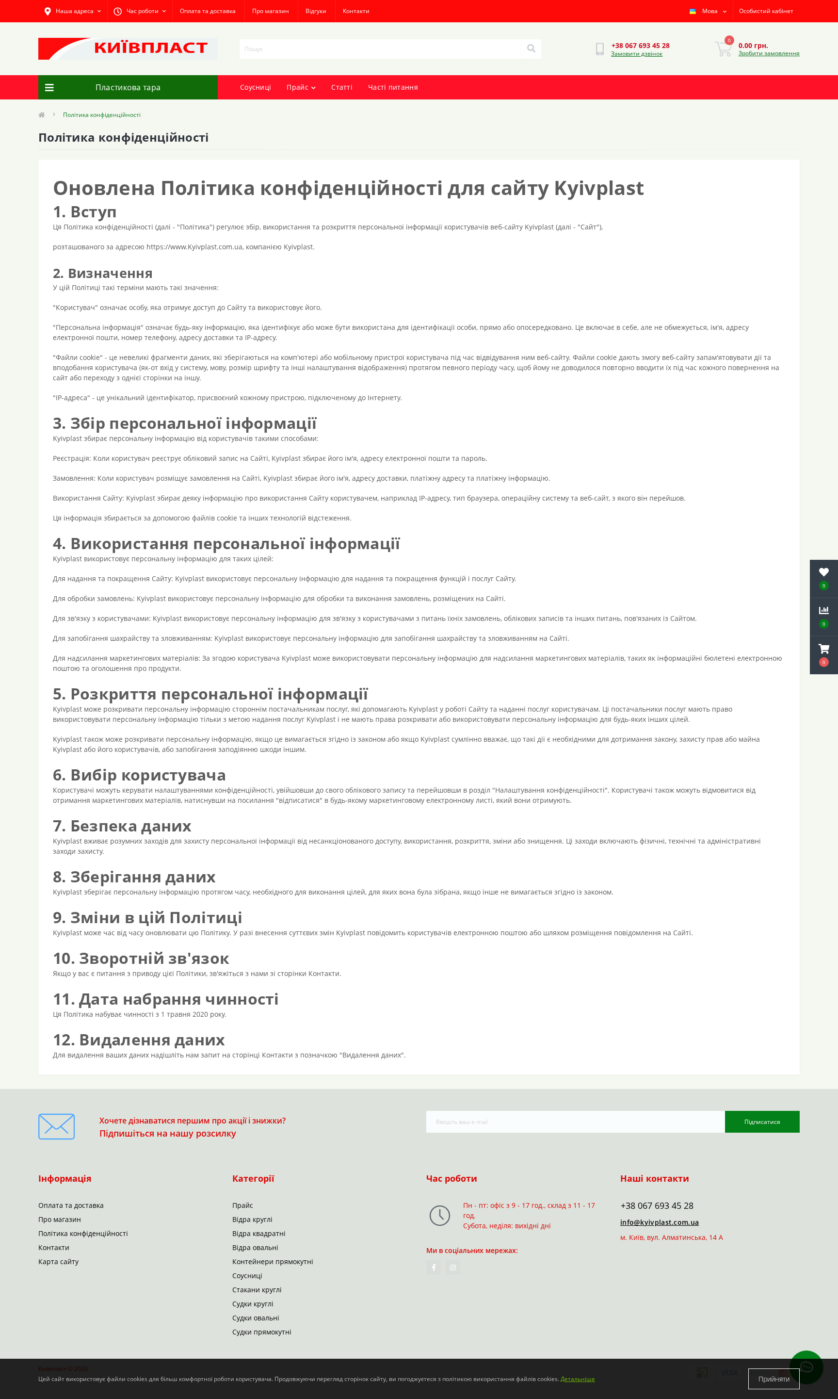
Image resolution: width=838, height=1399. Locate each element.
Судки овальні (255, 1317)
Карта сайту (58, 1261)
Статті (342, 87)
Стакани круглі (257, 1289)
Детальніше (578, 1379)
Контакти (356, 11)
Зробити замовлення (769, 53)
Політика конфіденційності (83, 1233)
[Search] (531, 49)
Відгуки (316, 11)
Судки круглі (253, 1303)
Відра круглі (252, 1219)
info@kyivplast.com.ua (659, 1222)
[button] (824, 655)
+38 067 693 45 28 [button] (657, 1205)
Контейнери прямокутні (272, 1261)
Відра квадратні (259, 1233)
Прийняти (774, 1378)
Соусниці (255, 87)
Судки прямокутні (261, 1331)
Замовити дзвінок (636, 53)
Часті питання (393, 87)
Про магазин (270, 11)
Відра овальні (255, 1247)
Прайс (297, 87)
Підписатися (762, 1122)
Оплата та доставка (208, 11)
